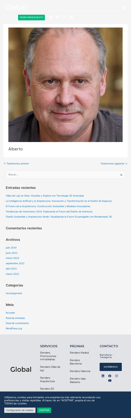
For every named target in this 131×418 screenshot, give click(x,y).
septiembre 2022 (15, 263)
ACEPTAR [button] (44, 410)
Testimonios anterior (16, 163)
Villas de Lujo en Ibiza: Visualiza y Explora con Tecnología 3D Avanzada (45, 195)
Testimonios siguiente (114, 163)
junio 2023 (11, 253)
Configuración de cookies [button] (19, 410)
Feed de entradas (15, 318)
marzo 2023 (12, 258)
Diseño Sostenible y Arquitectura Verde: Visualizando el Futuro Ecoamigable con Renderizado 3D (59, 216)
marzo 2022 (12, 274)
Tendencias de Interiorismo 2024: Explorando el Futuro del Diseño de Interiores (49, 211)
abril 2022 (11, 268)
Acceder (10, 312)
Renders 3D (47, 388)
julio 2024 (11, 247)
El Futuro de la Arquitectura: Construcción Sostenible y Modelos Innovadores (48, 206)
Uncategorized (14, 293)
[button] (124, 8)
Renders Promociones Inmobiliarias (48, 356)
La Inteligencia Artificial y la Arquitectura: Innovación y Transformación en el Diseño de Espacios (59, 201)
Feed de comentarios (17, 323)
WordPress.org (14, 328)
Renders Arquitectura (47, 379)
